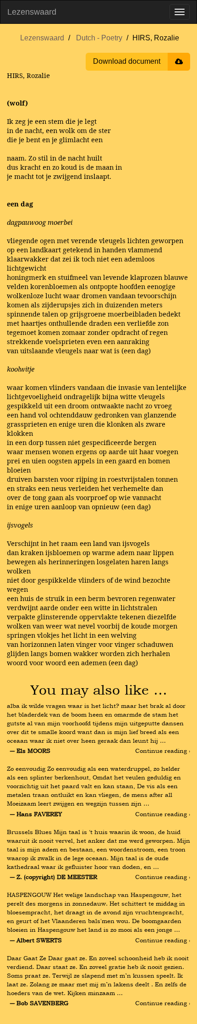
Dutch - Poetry (99, 38)
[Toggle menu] (180, 12)
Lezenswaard (31, 12)
